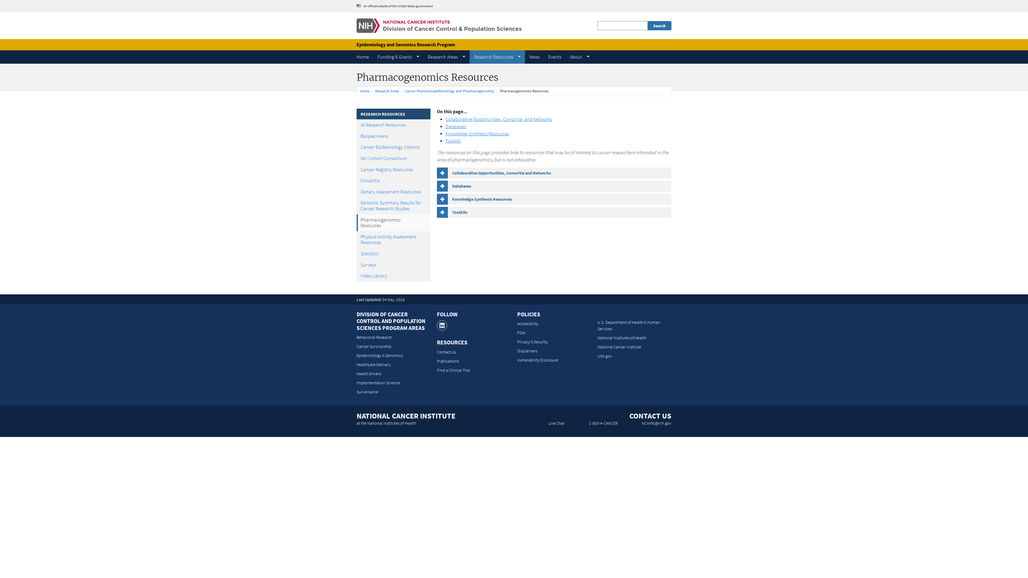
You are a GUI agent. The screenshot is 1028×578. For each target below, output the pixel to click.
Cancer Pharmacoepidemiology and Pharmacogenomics (449, 91)
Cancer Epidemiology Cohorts (390, 147)
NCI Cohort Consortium (384, 158)
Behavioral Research (374, 337)
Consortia (370, 180)
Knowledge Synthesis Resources (477, 134)
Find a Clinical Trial (453, 370)
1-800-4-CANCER (603, 423)
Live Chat (556, 423)
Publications (448, 361)
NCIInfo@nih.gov (656, 423)
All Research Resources (383, 125)
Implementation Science (378, 382)
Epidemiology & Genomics (380, 355)
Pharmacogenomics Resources (380, 223)
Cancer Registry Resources (387, 169)
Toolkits (453, 141)
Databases (455, 126)
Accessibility (527, 323)
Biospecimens (374, 136)
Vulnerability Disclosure (537, 360)
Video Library (374, 276)
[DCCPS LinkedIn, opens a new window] (442, 325)
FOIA (521, 332)
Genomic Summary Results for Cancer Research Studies (391, 206)
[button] (398, 57)
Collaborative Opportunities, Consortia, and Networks (498, 119)
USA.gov (605, 356)
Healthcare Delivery (374, 364)
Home (364, 91)
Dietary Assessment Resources (391, 192)
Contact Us (446, 352)
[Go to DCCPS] (439, 25)
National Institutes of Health (622, 337)
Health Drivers (369, 373)
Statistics (369, 253)
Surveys (368, 265)
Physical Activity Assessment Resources (388, 240)
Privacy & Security (532, 341)
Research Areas (387, 91)
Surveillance (367, 391)
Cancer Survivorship (374, 346)
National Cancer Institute (619, 346)
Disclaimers (527, 350)
